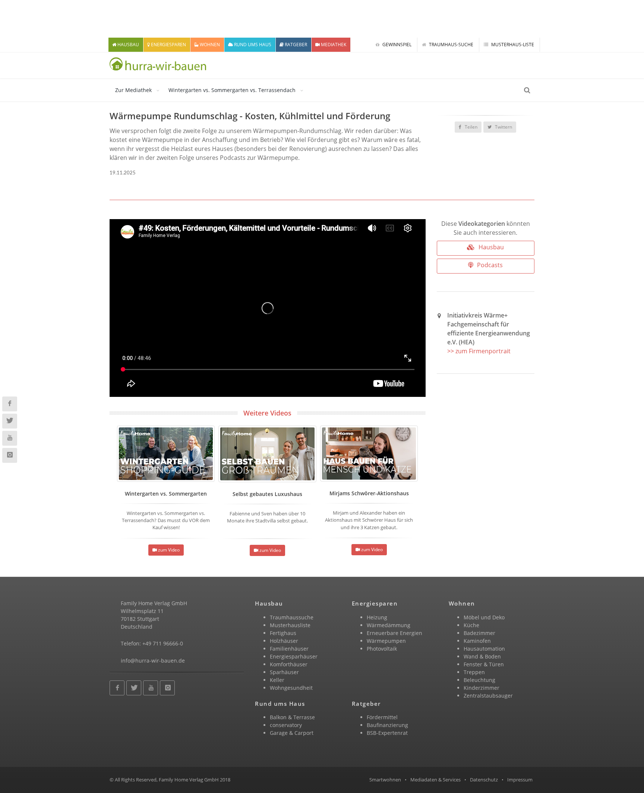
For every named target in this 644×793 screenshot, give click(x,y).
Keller (277, 679)
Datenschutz (484, 779)
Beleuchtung (479, 679)
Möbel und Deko (484, 617)
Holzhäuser (284, 640)
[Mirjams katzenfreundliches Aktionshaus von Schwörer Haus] (369, 453)
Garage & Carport (291, 732)
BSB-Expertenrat (387, 732)
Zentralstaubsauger (488, 695)
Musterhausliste (290, 625)
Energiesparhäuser (294, 656)
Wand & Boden (482, 656)
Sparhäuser (284, 672)
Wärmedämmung (388, 625)
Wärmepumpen (386, 640)
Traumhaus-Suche (450, 44)
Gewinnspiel (396, 44)
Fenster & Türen (484, 664)
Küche (471, 625)
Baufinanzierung (387, 725)
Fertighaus (283, 632)
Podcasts (489, 265)
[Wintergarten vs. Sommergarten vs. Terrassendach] (166, 453)
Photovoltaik (382, 648)
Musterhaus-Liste (512, 44)
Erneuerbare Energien (394, 632)
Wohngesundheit (291, 687)
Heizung (377, 617)
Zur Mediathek (133, 90)
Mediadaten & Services (435, 779)
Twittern (503, 127)
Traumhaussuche (291, 617)
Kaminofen (477, 640)
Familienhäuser (289, 648)
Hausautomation (484, 648)
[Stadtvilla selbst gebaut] (267, 453)
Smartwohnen (385, 779)
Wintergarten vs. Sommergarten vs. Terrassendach (232, 90)
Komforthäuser (288, 664)
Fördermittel (382, 717)
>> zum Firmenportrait (479, 351)
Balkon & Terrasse (292, 717)
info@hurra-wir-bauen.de (153, 660)
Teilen (470, 127)
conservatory (286, 725)
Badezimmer (479, 632)
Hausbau (490, 247)
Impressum (520, 779)
